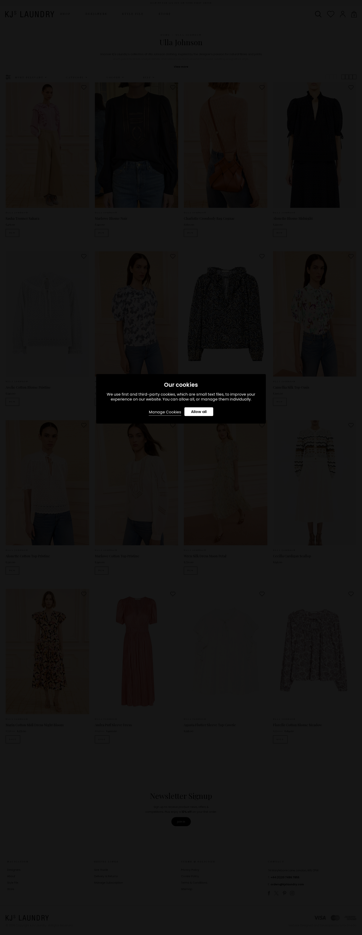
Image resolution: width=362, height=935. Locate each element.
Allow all (199, 411)
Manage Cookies (165, 412)
